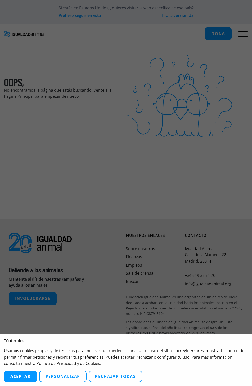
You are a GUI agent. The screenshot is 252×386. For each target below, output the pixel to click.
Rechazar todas (115, 376)
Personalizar (63, 376)
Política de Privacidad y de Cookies (68, 363)
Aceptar (20, 376)
